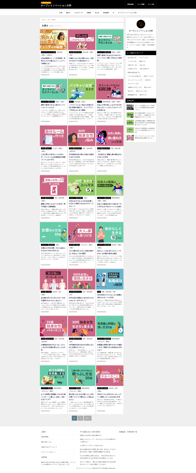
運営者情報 (130, 4)
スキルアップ (78, 12)
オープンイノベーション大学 (127, 12)
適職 (103, 291)
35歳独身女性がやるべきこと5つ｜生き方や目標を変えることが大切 (53, 347)
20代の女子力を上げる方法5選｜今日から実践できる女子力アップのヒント (81, 203)
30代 (114, 291)
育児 (71, 294)
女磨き (43, 55)
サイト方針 (151, 4)
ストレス (143, 57)
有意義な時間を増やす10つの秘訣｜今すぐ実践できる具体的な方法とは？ (109, 347)
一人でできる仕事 (134, 76)
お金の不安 (72, 151)
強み (60, 291)
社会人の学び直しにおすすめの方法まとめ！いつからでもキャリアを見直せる (109, 107)
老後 (84, 148)
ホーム (44, 19)
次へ (87, 418)
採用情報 (44, 457)
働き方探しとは (46, 442)
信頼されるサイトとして (49, 447)
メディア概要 (140, 4)
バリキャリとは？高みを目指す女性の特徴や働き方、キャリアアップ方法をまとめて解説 (81, 107)
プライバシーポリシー (48, 452)
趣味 (51, 388)
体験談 (89, 12)
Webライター (141, 91)
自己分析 (114, 244)
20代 (116, 388)
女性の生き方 (78, 52)
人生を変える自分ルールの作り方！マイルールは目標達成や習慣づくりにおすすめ (53, 157)
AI (113, 12)
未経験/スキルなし (134, 87)
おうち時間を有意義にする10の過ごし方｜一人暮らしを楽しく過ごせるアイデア (53, 396)
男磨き (113, 52)
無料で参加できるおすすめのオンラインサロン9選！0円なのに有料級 (109, 57)
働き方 (68, 12)
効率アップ (148, 76)
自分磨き (108, 52)
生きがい (49, 148)
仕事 (60, 12)
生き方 (97, 12)
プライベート (84, 244)
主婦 (112, 148)
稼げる (147, 87)
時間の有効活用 (106, 101)
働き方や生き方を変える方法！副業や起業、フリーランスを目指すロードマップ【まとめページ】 (58, 463)
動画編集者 (132, 95)
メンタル (55, 148)
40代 (71, 55)
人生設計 (77, 244)
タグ (48, 19)
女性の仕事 (59, 52)
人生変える (49, 55)
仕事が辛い (132, 65)
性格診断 (106, 12)
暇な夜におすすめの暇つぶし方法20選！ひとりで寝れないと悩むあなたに (81, 396)
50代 (99, 151)
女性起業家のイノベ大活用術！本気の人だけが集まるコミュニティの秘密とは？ (53, 60)
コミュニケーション (135, 80)
